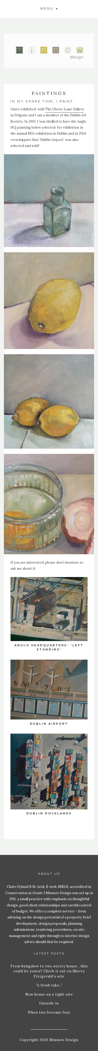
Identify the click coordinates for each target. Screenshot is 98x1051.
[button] (49, 8)
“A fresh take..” (49, 985)
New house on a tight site (49, 994)
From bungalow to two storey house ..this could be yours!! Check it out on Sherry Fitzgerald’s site (49, 971)
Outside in (49, 1003)
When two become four (49, 1012)
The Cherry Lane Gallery (64, 109)
